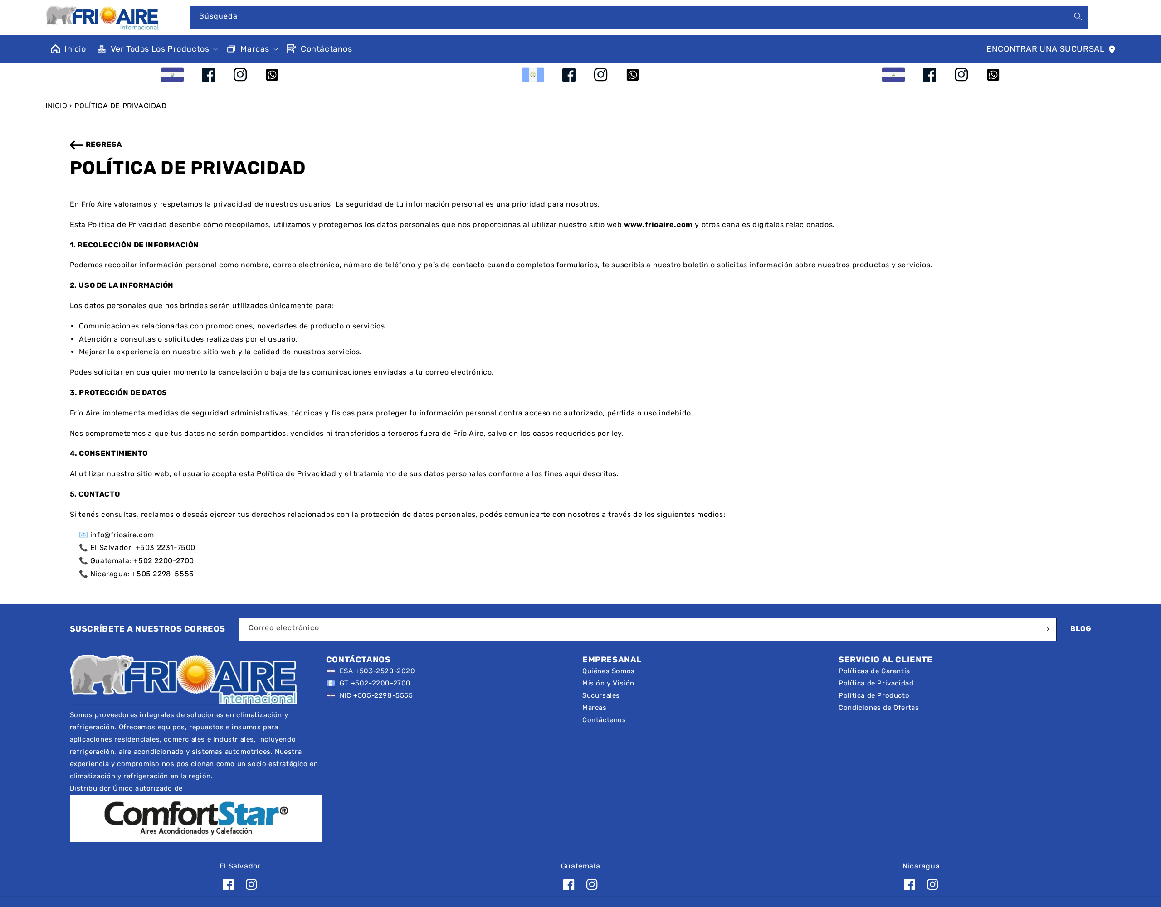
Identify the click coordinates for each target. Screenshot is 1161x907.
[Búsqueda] (1078, 16)
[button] (157, 49)
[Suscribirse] (1046, 629)
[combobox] (639, 17)
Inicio (56, 105)
